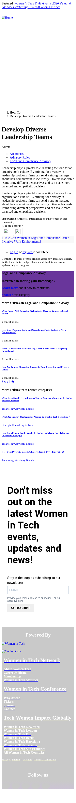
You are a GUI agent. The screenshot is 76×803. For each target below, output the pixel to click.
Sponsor (8, 294)
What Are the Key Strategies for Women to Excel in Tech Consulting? (36, 417)
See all (6, 381)
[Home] (7, 17)
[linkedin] (16, 786)
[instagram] (25, 786)
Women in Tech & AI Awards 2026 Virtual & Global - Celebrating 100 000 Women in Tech (37, 5)
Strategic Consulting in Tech (17, 425)
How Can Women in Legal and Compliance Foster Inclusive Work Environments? (35, 239)
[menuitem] (17, 669)
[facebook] (6, 786)
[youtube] (46, 786)
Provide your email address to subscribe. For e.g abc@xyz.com (33, 599)
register (27, 252)
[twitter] (35, 786)
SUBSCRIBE (21, 608)
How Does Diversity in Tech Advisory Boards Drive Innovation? (33, 452)
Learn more (10, 288)
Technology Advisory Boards (18, 408)
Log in (14, 252)
